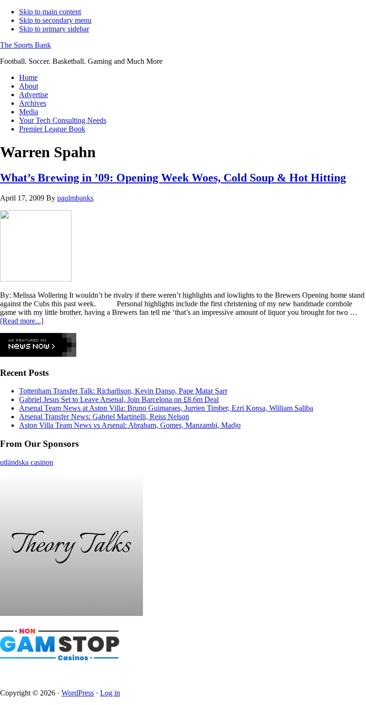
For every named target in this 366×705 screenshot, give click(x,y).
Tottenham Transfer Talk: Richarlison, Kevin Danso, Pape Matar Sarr (123, 391)
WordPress (77, 693)
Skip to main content (50, 12)
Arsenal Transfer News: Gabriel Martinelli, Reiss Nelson (104, 417)
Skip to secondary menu (55, 20)
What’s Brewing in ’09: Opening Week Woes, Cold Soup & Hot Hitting (173, 177)
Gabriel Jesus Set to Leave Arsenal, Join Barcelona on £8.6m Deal (119, 399)
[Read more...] (21, 321)
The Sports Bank (25, 45)
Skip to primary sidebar (54, 29)
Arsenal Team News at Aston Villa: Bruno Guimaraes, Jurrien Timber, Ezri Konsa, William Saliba (166, 408)
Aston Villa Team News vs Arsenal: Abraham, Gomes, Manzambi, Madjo (130, 425)
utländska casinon (26, 462)
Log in (110, 693)
